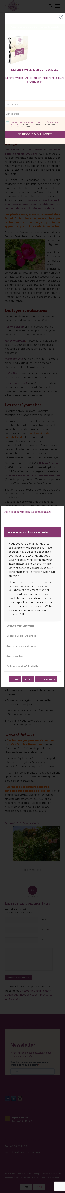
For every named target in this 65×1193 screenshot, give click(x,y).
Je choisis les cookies (46, 679)
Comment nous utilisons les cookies (27, 532)
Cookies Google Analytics (21, 635)
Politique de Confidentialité (22, 666)
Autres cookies (15, 656)
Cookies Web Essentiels (20, 625)
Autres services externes (21, 646)
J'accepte (15, 679)
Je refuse (28, 679)
